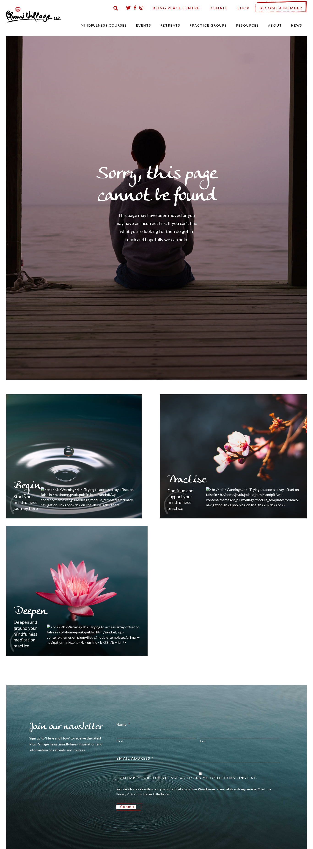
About (275, 25)
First (120, 741)
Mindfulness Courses (104, 25)
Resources (247, 25)
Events (143, 25)
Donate (218, 8)
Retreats (170, 25)
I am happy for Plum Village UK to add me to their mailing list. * (187, 780)
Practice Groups (208, 25)
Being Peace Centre (176, 8)
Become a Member (280, 8)
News (296, 25)
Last (203, 741)
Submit (127, 807)
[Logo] (33, 14)
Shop (244, 8)
